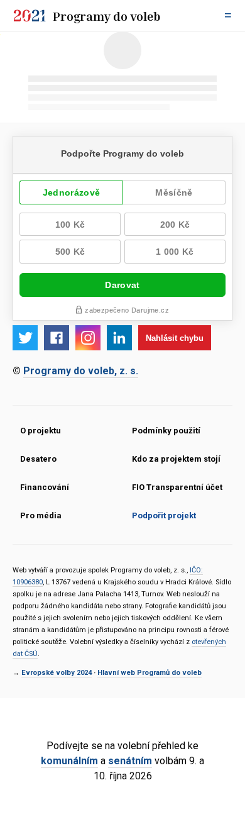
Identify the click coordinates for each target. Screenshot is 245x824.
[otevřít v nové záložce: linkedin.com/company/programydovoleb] (119, 337)
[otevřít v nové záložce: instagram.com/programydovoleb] (88, 337)
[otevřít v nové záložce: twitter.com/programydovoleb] (25, 337)
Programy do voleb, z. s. (80, 371)
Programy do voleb (107, 15)
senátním (130, 761)
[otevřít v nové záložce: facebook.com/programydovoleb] (56, 337)
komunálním (69, 761)
